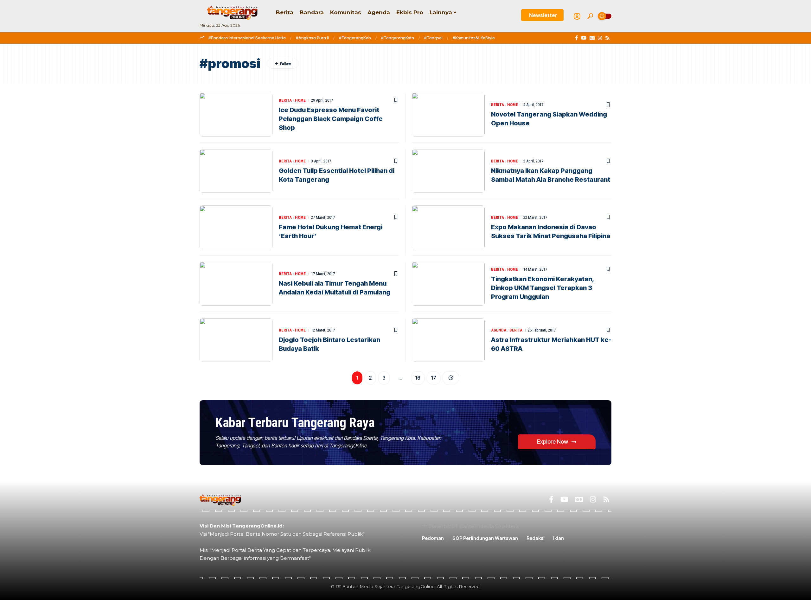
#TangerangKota (397, 37)
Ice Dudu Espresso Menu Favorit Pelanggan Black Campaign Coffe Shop (331, 118)
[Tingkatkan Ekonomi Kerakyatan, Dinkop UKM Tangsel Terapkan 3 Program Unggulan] (448, 284)
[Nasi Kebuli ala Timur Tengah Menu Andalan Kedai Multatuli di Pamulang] (236, 284)
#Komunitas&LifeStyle (474, 37)
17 (433, 378)
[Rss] (607, 38)
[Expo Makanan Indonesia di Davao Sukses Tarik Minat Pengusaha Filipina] (448, 227)
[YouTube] (583, 38)
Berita (285, 100)
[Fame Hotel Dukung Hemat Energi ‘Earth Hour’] (236, 227)
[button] (590, 16)
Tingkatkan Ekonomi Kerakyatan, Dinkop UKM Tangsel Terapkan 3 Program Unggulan (542, 287)
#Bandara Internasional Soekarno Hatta (247, 37)
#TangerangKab (355, 37)
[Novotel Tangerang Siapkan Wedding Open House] (448, 114)
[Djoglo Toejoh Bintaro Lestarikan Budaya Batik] (236, 340)
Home (300, 100)
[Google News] (592, 38)
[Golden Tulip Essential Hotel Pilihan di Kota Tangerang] (236, 171)
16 (417, 378)
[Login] (577, 16)
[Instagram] (599, 38)
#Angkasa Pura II (312, 37)
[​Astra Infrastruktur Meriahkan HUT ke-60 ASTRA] (448, 340)
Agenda (498, 330)
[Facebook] (576, 38)
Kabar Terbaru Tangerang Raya (294, 422)
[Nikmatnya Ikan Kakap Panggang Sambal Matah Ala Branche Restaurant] (448, 171)
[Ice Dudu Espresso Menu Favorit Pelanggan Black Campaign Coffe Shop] (236, 114)
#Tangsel (433, 37)
